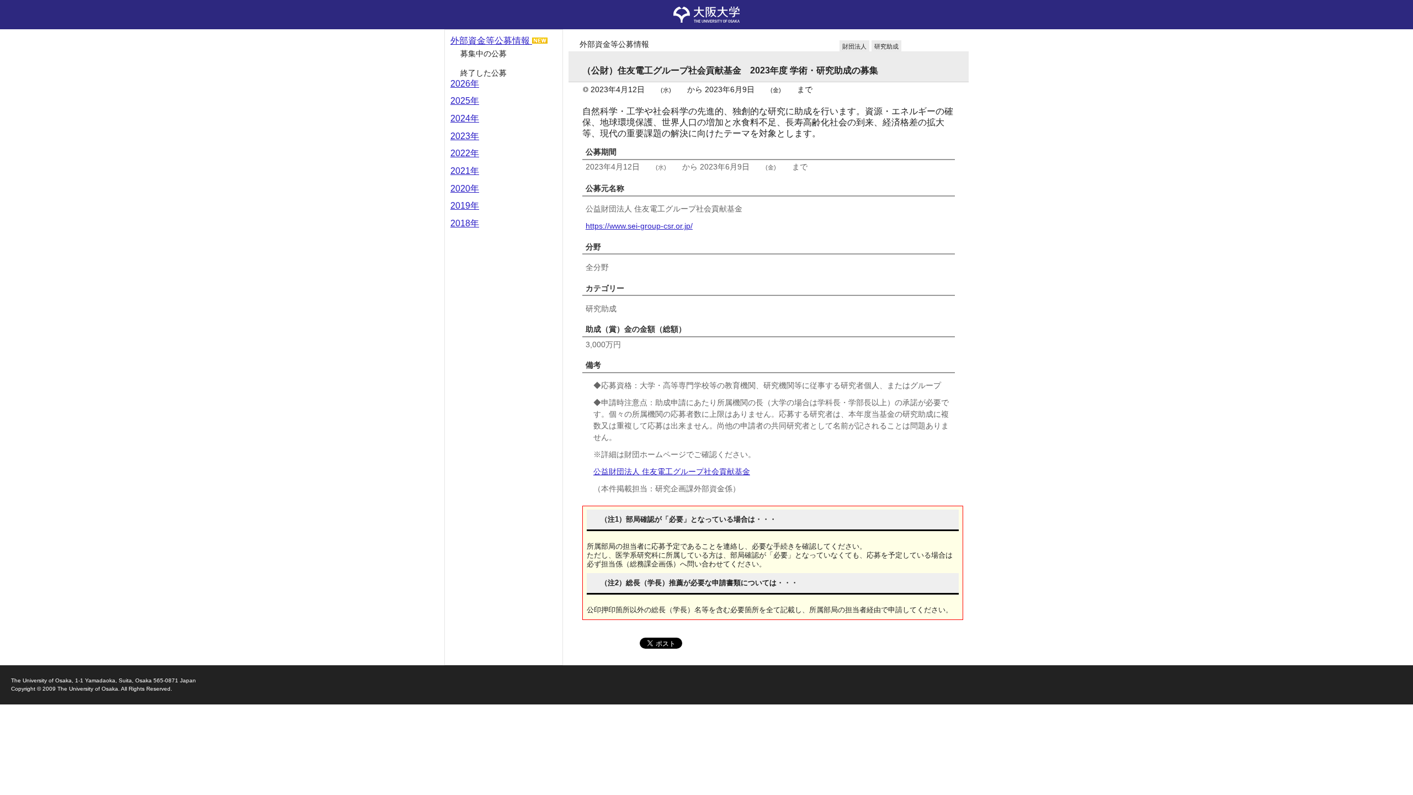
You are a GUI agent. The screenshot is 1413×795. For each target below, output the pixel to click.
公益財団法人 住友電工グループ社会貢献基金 (671, 471)
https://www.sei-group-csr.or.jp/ (639, 225)
